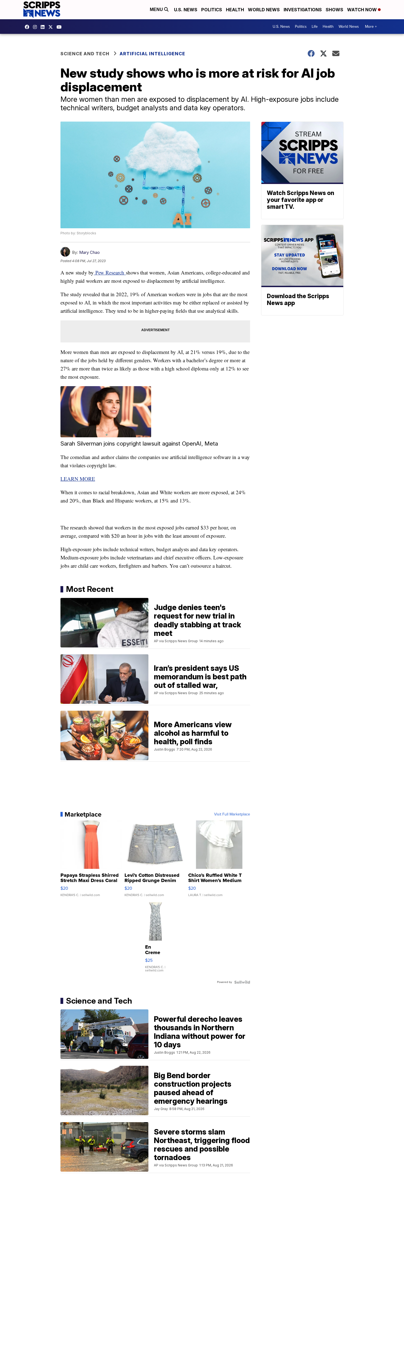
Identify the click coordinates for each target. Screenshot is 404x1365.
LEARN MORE (77, 478)
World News (264, 9)
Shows (334, 9)
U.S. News (185, 9)
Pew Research (110, 272)
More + (371, 26)
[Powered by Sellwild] (242, 982)
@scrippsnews (60, 27)
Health (235, 9)
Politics (211, 9)
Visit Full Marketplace (232, 814)
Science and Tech (84, 53)
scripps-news (44, 27)
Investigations (303, 9)
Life (315, 26)
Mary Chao (89, 252)
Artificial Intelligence (152, 53)
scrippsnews (28, 27)
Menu (157, 9)
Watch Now (362, 9)
